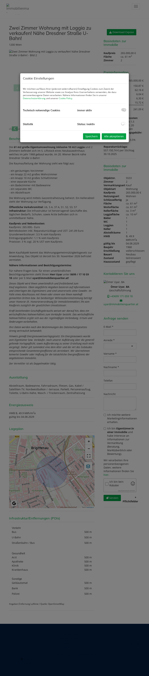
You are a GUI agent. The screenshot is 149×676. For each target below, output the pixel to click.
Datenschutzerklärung (34, 98)
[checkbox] (123, 109)
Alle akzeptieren (114, 136)
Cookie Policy (65, 98)
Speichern (91, 136)
